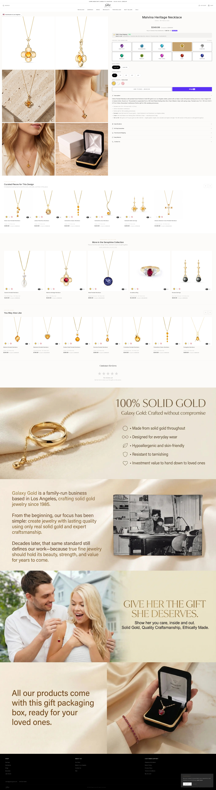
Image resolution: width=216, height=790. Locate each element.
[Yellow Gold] (113, 83)
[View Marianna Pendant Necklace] (47, 331)
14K (30, 217)
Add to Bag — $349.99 (142, 89)
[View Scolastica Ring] (150, 271)
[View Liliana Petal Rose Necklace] (48, 204)
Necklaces (81, 9)
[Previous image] (6, 204)
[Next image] (30, 204)
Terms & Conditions (150, 771)
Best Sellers (128, 9)
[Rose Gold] (123, 83)
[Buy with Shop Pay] (192, 89)
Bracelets (106, 9)
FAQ (76, 771)
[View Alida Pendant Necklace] (108, 271)
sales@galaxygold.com (11, 781)
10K (27, 217)
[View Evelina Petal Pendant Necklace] (77, 331)
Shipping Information (150, 762)
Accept (187, 784)
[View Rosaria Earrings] (192, 271)
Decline (195, 784)
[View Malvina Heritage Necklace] (66, 271)
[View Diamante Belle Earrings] (138, 204)
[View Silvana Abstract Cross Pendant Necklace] (168, 204)
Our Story (77, 762)
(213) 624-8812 (23, 781)
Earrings (90, 9)
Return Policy (148, 765)
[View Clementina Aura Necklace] (108, 204)
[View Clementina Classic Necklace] (78, 204)
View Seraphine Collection (108, 247)
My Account (148, 773)
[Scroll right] (210, 186)
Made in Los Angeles (80, 765)
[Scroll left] (206, 186)
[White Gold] (118, 83)
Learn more (200, 780)
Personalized (117, 9)
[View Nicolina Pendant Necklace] (107, 331)
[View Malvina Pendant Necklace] (17, 331)
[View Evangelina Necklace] (197, 331)
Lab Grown (8, 773)
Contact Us (78, 768)
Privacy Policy (148, 768)
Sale (137, 9)
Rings (98, 9)
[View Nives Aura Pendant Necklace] (18, 204)
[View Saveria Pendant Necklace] (24, 271)
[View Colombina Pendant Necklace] (137, 331)
